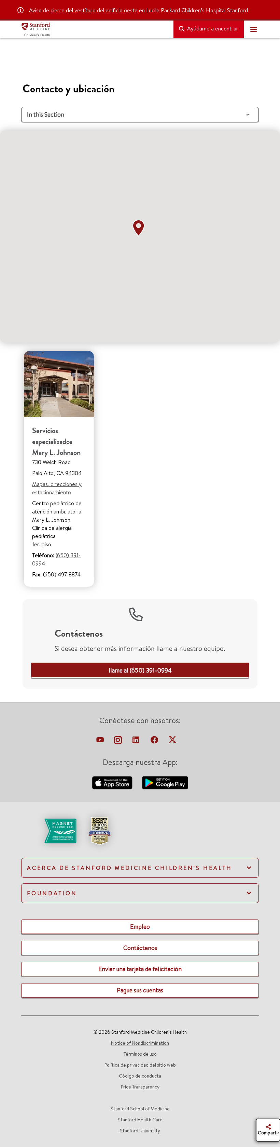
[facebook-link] (155, 741)
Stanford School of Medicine (140, 1108)
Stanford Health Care (140, 1119)
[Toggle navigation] (253, 29)
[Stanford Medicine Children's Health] (94, 29)
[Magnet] (49, 830)
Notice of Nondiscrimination (140, 1043)
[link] (140, 670)
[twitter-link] (172, 741)
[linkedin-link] (136, 741)
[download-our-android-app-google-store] (165, 782)
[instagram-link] (118, 741)
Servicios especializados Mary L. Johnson (56, 441)
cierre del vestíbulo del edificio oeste (94, 10)
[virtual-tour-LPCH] (101, 741)
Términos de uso (140, 1054)
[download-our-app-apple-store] (113, 782)
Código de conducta (140, 1075)
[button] (140, 228)
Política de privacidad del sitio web (140, 1064)
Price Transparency (140, 1086)
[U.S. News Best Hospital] (99, 830)
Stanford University (140, 1130)
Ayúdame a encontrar (212, 28)
